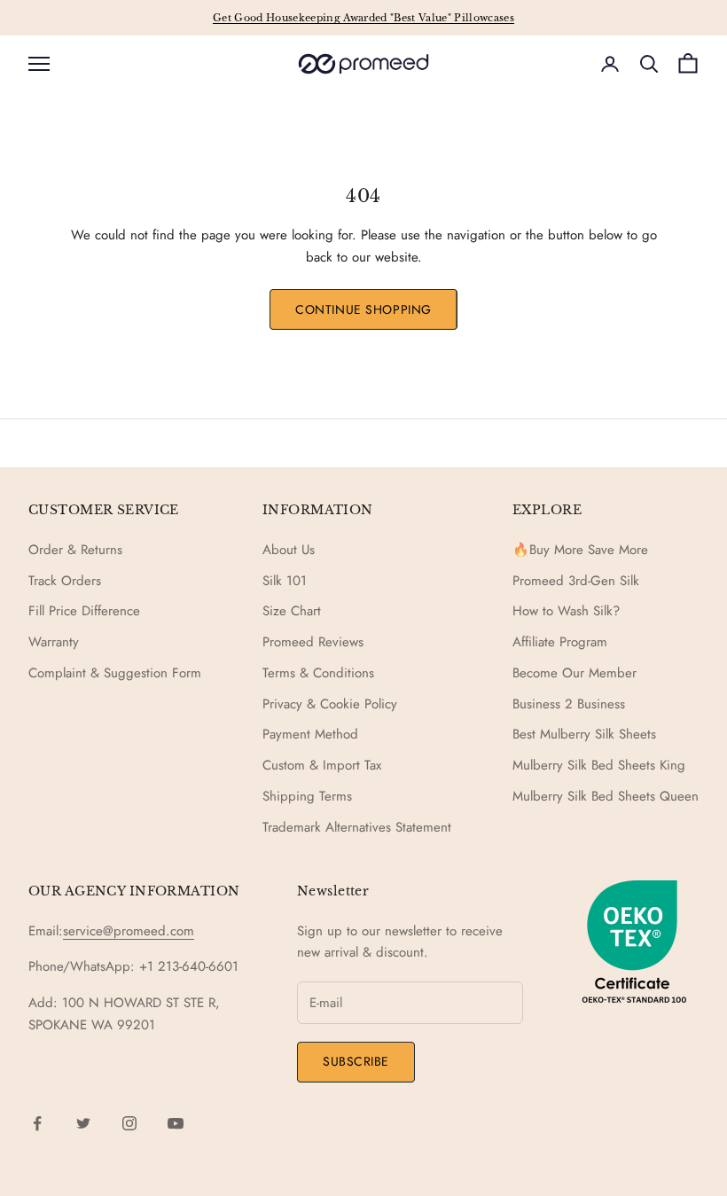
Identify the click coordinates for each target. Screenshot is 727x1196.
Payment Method (310, 734)
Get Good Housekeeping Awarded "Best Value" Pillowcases (363, 18)
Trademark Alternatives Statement (356, 827)
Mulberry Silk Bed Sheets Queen (605, 796)
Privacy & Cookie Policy (329, 704)
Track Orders (64, 580)
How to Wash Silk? (566, 611)
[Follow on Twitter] (83, 1123)
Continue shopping (363, 309)
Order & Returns (75, 549)
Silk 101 (284, 580)
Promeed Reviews (313, 642)
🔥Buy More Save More (580, 549)
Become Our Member (574, 673)
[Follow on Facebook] (37, 1123)
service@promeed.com (128, 931)
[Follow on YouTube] (175, 1123)
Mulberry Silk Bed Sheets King (598, 765)
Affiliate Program (559, 642)
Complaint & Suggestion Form (114, 673)
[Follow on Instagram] (129, 1123)
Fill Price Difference (84, 611)
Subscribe (356, 1061)
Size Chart (291, 611)
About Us (288, 549)
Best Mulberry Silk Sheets (584, 734)
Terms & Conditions (318, 673)
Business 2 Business (568, 704)
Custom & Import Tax (321, 765)
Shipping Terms (307, 796)
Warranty (53, 642)
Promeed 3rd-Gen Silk (575, 580)
